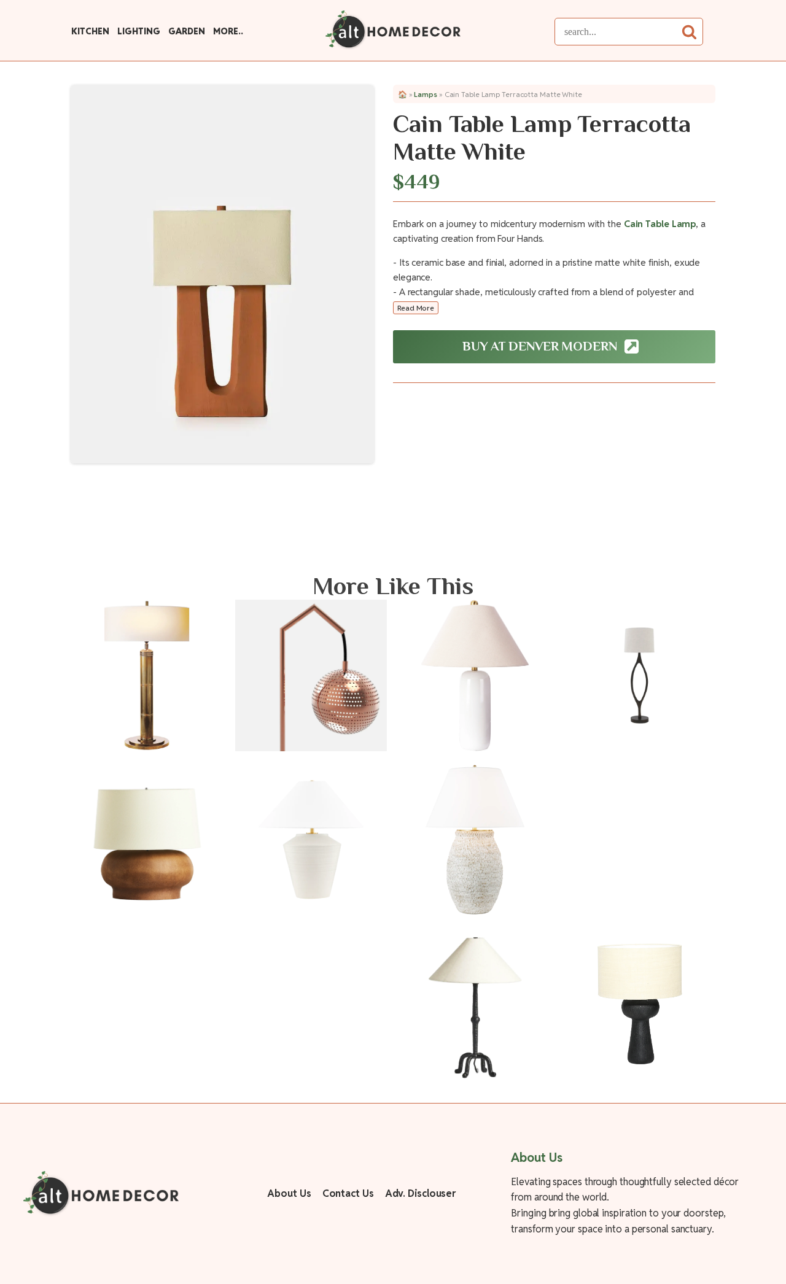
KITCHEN (90, 31)
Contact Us (348, 1193)
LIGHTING (138, 31)
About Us (289, 1193)
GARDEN (186, 31)
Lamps (425, 94)
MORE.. (228, 31)
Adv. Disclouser (420, 1193)
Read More (415, 307)
